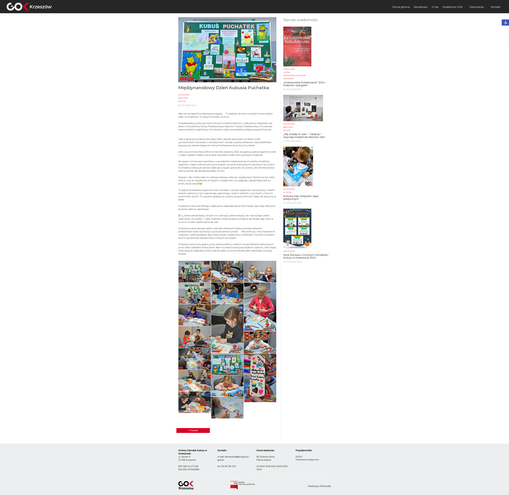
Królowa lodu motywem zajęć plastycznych (301, 198)
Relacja (182, 101)
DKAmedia (325, 486)
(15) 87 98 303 (228, 466)
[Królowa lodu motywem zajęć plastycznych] (298, 166)
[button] (454, 7)
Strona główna (401, 7)
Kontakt (495, 7)
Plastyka (287, 192)
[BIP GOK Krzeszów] (242, 485)
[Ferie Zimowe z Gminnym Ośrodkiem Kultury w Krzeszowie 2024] (297, 228)
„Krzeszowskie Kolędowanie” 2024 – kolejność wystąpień (304, 84)
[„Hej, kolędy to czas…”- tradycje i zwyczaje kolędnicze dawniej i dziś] (303, 108)
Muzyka (286, 72)
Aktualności (421, 7)
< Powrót (193, 430)
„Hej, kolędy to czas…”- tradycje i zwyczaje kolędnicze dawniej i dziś (304, 136)
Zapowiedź (288, 79)
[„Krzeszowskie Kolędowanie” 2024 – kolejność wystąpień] (297, 46)
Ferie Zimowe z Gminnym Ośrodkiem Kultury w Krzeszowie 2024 (305, 256)
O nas (435, 7)
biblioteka (183, 98)
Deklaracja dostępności (307, 459)
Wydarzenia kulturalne (294, 75)
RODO (299, 456)
